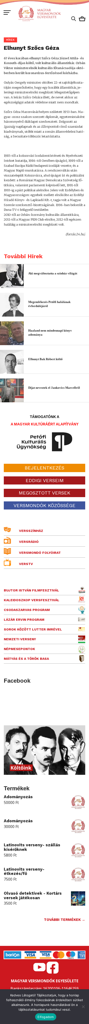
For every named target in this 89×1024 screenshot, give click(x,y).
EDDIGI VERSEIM (45, 480)
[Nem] (83, 1006)
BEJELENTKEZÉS (44, 468)
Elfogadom (45, 1017)
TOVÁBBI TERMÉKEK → (64, 920)
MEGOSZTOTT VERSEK (44, 493)
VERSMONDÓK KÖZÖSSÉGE (44, 505)
